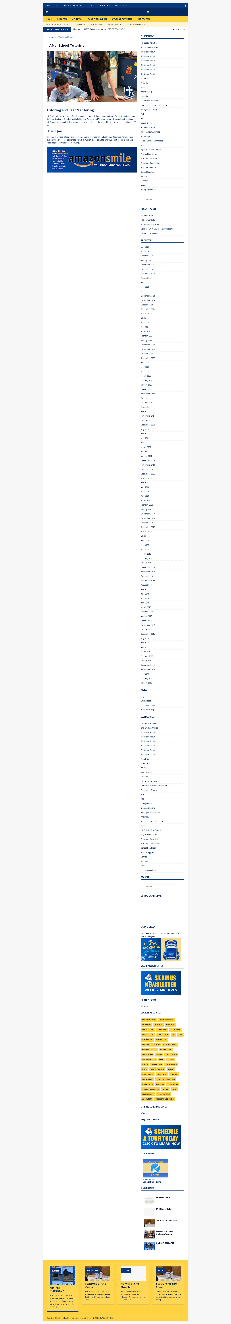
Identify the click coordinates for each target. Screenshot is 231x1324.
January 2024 (146, 340)
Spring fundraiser (150, 1089)
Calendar (144, 96)
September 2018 (148, 580)
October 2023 (147, 353)
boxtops (159, 1025)
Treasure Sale (163, 1094)
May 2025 (145, 287)
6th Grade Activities (149, 65)
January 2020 (146, 509)
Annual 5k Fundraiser (137, 24)
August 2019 (146, 531)
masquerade (171, 1064)
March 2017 (146, 651)
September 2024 (148, 309)
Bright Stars (148, 1030)
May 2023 (145, 367)
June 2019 (145, 540)
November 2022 (148, 393)
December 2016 (148, 665)
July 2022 (145, 411)
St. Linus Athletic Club (73, 6)
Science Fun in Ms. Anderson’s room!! (157, 229)
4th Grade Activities (149, 56)
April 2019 (145, 549)
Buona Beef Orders (115, 24)
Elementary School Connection (154, 105)
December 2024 (148, 296)
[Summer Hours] (149, 1203)
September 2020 (148, 474)
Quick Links (147, 1084)
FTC (142, 118)
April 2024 (145, 327)
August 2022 (146, 407)
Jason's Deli (147, 1054)
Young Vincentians (149, 189)
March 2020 (146, 500)
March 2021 (146, 447)
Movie (170, 1069)
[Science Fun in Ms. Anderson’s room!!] (149, 1237)
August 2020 (146, 478)
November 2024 (148, 300)
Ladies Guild (171, 1054)
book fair (146, 1025)
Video (143, 185)
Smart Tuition (104, 6)
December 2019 (148, 513)
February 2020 (147, 505)
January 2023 (146, 385)
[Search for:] (162, 200)
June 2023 (145, 362)
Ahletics (144, 87)
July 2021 (145, 433)
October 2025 (147, 269)
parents (174, 1074)
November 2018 (148, 571)
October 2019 (147, 522)
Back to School (167, 1020)
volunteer (147, 1099)
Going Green (146, 123)
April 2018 (145, 602)
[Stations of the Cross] (149, 1225)
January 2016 (146, 683)
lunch (145, 1064)
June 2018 (145, 594)
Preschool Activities (149, 158)
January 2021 (146, 456)
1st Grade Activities (149, 43)
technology (148, 1094)
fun (180, 1035)
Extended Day (80, 24)
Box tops (170, 1025)
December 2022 (148, 389)
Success (144, 180)
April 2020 (145, 496)
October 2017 (147, 629)
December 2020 (148, 460)
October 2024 (147, 304)
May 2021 (145, 438)
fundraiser (147, 1040)
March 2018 (146, 607)
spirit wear (173, 1084)
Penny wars (147, 1079)
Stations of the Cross (150, 224)
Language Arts (149, 1059)
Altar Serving (146, 91)
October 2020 (147, 469)
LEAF (161, 1059)
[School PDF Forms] (155, 1168)
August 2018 (146, 585)
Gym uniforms (169, 1044)
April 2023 (145, 371)
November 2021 (148, 416)
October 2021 (147, 420)
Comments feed (148, 705)
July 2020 (145, 482)
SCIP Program (96, 24)
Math (144, 1069)
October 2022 (147, 398)
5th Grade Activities (149, 60)
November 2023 (148, 349)
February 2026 (147, 255)
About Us (62, 19)
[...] (56, 1306)
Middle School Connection (152, 140)
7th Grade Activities (149, 69)
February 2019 (147, 558)
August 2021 (146, 429)
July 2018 (145, 589)
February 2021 (147, 451)
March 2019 (146, 554)
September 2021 (148, 424)
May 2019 (145, 545)
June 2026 (145, 247)
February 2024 (147, 335)
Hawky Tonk (165, 1049)
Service (144, 176)
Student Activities (122, 19)
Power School (121, 6)
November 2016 (148, 669)
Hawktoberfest (149, 1049)
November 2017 (148, 625)
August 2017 (146, 638)
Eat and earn (148, 1035)
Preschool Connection (150, 163)
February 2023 (147, 380)
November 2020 (148, 465)
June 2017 (145, 647)
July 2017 (145, 642)
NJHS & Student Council (151, 149)
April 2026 (145, 251)
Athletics (77, 19)
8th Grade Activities (149, 74)
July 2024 (145, 318)
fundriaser (161, 1040)
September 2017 (148, 634)
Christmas (162, 1030)
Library (170, 1059)
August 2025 (146, 278)
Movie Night (147, 1074)
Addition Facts (149, 1020)
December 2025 (148, 264)
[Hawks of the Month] (133, 1279)
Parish (48, 6)
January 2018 (146, 616)
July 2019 (145, 536)
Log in (143, 696)
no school (162, 1074)
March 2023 (146, 376)
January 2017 (146, 660)
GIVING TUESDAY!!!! (149, 233)
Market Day (157, 1064)
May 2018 (145, 598)
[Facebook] (185, 5)
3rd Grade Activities (149, 51)
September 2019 (148, 527)
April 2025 (145, 291)
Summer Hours (147, 215)
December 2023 (148, 344)
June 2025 (145, 282)
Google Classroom (151, 1044)
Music (143, 145)
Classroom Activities (149, 100)
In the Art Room (148, 127)
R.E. (57, 6)
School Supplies (147, 172)
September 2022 (148, 402)
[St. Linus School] (66, 12)
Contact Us (143, 19)
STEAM (165, 1089)
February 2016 (147, 678)
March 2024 (146, 331)
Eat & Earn (175, 1030)
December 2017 (148, 620)
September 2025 (148, 273)
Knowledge (145, 136)
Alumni (90, 6)
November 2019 (148, 518)
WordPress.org (147, 709)
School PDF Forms (152, 1181)
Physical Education (149, 154)
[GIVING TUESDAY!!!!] (149, 1248)
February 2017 (147, 656)
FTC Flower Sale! (148, 220)
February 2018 (147, 611)
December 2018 (148, 567)
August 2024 (146, 313)
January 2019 (146, 562)
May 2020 (145, 491)
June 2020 (145, 487)
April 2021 (145, 442)
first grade (163, 1035)
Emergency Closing (149, 109)
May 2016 (145, 674)
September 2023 (148, 358)
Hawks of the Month (130, 1285)
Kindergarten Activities (150, 132)
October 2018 (147, 576)
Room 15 (160, 1084)
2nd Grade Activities (149, 47)
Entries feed (146, 700)
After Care (145, 83)
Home (49, 19)
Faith (143, 114)
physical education (166, 1079)
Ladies (159, 1054)
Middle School (157, 1069)
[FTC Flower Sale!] (149, 1214)
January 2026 (146, 260)
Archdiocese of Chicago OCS (57, 24)
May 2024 (145, 322)
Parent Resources (97, 19)
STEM (174, 1089)
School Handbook (148, 167)
